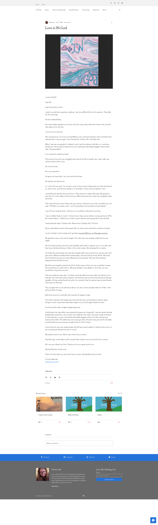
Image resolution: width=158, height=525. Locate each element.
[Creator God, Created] (49, 404)
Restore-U (96, 10)
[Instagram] (115, 3)
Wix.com (49, 496)
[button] (120, 10)
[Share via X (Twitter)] (50, 377)
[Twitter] (122, 3)
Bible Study (49, 371)
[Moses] (108, 404)
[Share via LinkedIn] (55, 377)
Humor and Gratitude (58, 10)
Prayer (47, 10)
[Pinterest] (118, 3)
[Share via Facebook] (46, 377)
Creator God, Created (45, 415)
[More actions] (112, 22)
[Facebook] (111, 3)
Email (98, 472)
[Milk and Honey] (79, 404)
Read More (55, 486)
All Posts (38, 10)
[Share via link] (59, 377)
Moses (100, 415)
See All (120, 393)
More (104, 10)
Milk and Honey (73, 415)
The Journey (86, 10)
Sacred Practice (73, 10)
